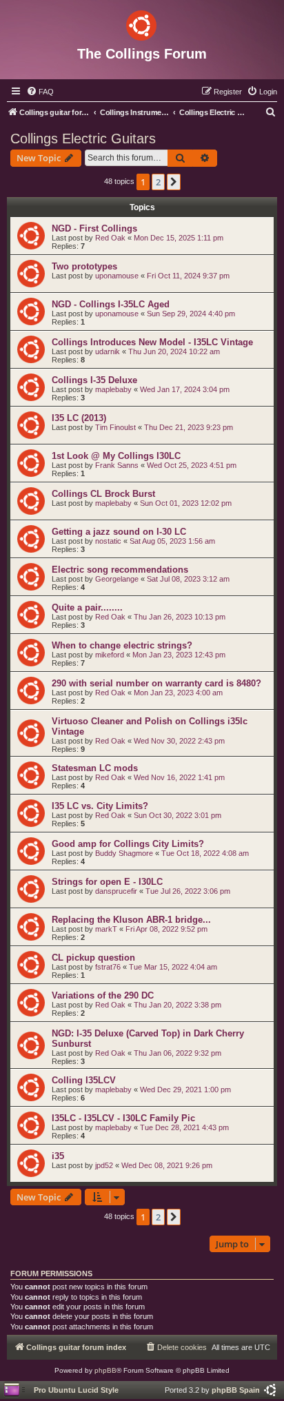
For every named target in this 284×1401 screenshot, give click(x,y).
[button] (174, 182)
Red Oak (110, 238)
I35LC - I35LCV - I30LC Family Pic (123, 1118)
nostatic (108, 541)
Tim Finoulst (115, 427)
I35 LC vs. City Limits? (100, 806)
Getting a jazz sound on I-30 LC (119, 531)
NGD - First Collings (94, 228)
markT (106, 929)
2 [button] (158, 182)
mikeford (109, 655)
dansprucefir (116, 891)
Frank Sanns (117, 465)
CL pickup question (93, 957)
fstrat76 (108, 967)
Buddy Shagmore (124, 853)
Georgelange (117, 579)
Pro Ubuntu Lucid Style (76, 1390)
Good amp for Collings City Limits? (128, 844)
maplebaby (113, 389)
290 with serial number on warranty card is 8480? (156, 683)
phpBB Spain (236, 1390)
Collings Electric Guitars (83, 138)
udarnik (107, 351)
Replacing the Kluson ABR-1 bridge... (131, 919)
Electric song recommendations (120, 569)
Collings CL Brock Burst (103, 494)
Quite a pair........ (87, 607)
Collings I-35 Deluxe (94, 380)
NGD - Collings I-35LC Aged (111, 304)
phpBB (105, 1370)
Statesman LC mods (95, 768)
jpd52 (104, 1165)
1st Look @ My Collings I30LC (116, 456)
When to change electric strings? (122, 645)
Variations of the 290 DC (103, 995)
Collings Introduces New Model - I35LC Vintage (152, 342)
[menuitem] (40, 91)
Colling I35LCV (84, 1080)
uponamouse (117, 276)
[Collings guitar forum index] (142, 22)
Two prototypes (84, 266)
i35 (58, 1156)
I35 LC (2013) (79, 418)
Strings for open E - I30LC (107, 882)
